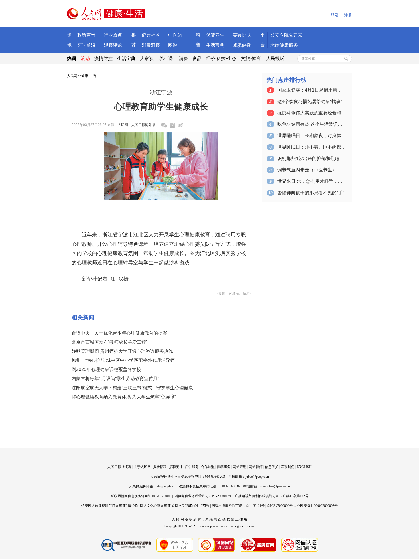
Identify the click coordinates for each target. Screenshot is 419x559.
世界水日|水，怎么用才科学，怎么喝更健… (311, 181)
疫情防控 (103, 58)
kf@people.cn (165, 486)
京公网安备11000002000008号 (315, 506)
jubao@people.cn (257, 477)
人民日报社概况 (119, 467)
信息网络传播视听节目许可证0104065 (109, 506)
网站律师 (256, 467)
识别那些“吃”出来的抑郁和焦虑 (308, 158)
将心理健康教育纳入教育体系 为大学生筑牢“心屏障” (124, 396)
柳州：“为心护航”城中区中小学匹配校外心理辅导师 (123, 360)
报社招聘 (160, 467)
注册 (348, 15)
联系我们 (287, 467)
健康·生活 (88, 76)
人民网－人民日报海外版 (136, 125)
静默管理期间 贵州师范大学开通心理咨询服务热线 (122, 351)
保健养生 (215, 35)
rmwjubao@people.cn (275, 486)
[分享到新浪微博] (180, 125)
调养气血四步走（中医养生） (307, 169)
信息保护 (271, 467)
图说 (172, 45)
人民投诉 (275, 58)
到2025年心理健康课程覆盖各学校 (106, 369)
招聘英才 (176, 467)
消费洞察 (151, 45)
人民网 (72, 76)
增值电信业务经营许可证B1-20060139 (202, 496)
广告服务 (192, 467)
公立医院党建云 (286, 35)
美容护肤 (242, 35)
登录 (335, 15)
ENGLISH (304, 467)
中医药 (175, 35)
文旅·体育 (251, 58)
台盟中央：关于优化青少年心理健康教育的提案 (119, 333)
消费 (183, 58)
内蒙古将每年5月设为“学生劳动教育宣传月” (115, 378)
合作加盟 (208, 467)
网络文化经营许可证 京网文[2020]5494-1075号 (174, 506)
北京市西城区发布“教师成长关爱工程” (109, 342)
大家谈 (147, 58)
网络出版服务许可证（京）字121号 (238, 506)
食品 (197, 58)
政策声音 (86, 35)
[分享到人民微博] (172, 125)
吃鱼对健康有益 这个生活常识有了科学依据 (311, 124)
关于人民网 (142, 467)
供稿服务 (224, 467)
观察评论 (113, 45)
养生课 (166, 58)
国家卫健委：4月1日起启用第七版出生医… (311, 90)
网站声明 (240, 467)
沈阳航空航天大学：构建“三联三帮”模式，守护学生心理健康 (132, 387)
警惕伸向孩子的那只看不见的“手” (310, 192)
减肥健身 (242, 45)
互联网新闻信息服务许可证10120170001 (140, 496)
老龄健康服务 (284, 45)
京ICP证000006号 (280, 506)
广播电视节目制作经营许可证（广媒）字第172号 (271, 496)
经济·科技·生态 (221, 58)
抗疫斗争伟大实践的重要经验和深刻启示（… (311, 112)
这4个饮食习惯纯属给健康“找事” (309, 101)
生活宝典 (215, 45)
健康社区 (151, 35)
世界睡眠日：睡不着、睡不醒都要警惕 (311, 147)
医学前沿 (86, 45)
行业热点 (113, 35)
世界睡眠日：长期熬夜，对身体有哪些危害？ (311, 135)
